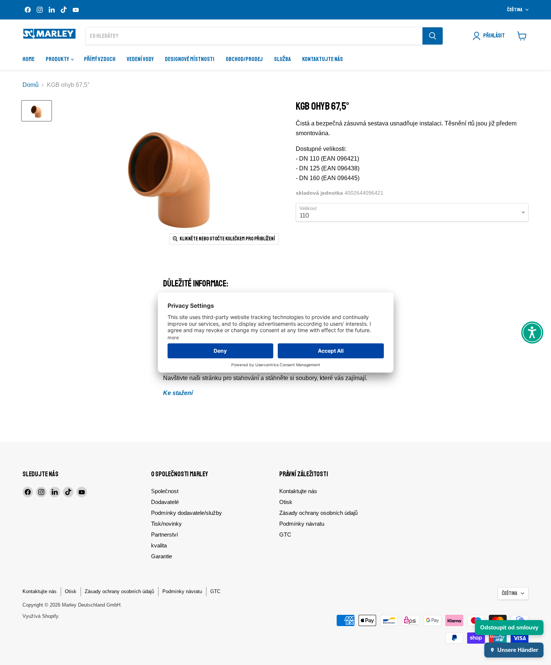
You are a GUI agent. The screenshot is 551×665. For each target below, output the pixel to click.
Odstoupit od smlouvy (509, 627)
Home (28, 59)
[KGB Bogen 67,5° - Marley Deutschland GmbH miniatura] (36, 111)
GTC (285, 534)
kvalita (159, 545)
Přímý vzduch (99, 59)
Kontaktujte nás (322, 59)
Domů (30, 85)
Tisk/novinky (166, 523)
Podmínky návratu (301, 523)
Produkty (58, 59)
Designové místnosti (189, 59)
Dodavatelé (165, 502)
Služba (282, 59)
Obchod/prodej (244, 59)
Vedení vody (140, 59)
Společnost (164, 491)
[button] (532, 332)
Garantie (161, 556)
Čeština (515, 10)
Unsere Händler (517, 650)
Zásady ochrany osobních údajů (318, 513)
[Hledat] (432, 36)
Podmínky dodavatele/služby (186, 513)
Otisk (285, 502)
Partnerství (164, 534)
